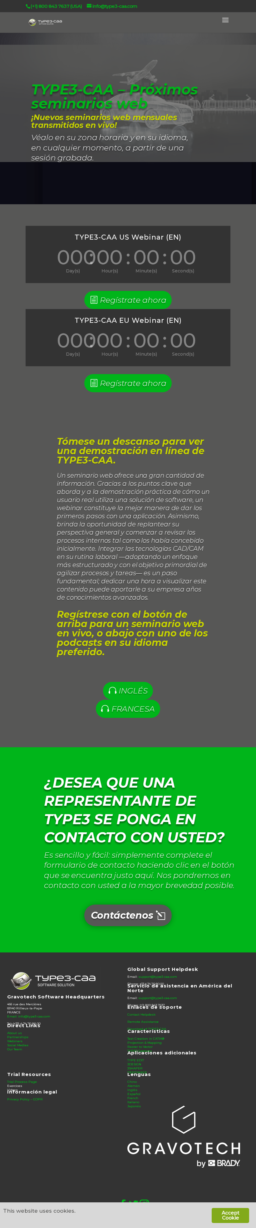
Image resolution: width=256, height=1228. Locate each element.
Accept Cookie (230, 1215)
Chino (132, 1082)
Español (133, 1094)
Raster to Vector (140, 1047)
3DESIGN (134, 1064)
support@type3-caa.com (157, 977)
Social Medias (17, 1045)
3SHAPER (135, 1068)
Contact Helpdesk (141, 1014)
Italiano (133, 1102)
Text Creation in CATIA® (145, 1039)
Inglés (132, 1090)
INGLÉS (133, 690)
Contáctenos (122, 915)
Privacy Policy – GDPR (25, 1099)
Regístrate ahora (133, 300)
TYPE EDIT (135, 1060)
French (132, 1098)
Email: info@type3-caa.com (28, 1016)
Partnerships (17, 1037)
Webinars (14, 1041)
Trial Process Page (22, 1082)
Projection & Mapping (144, 1043)
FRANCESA (133, 708)
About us (14, 1033)
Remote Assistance (143, 1022)
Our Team (14, 1049)
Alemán (133, 1086)
